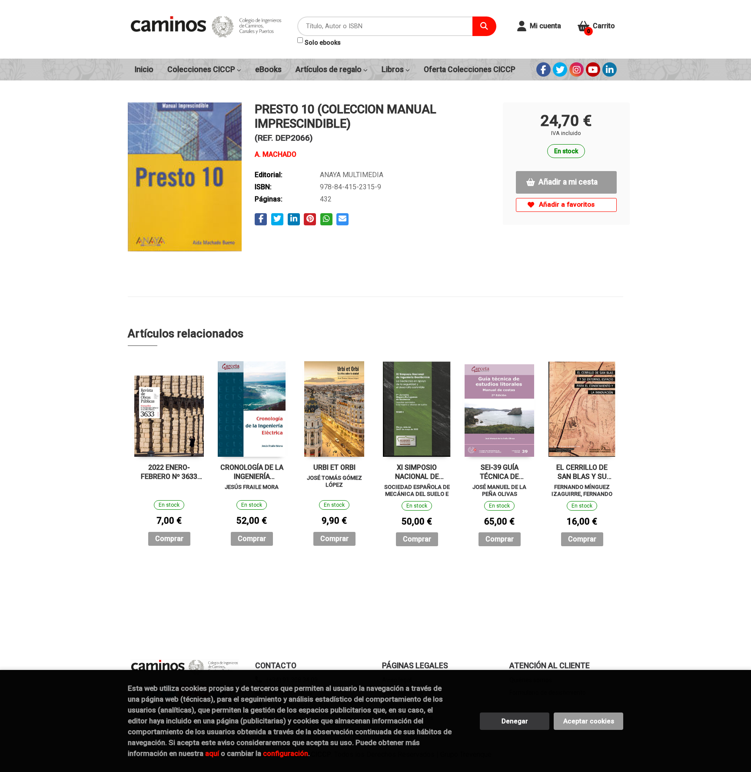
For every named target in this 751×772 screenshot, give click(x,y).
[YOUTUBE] (593, 70)
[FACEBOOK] (543, 70)
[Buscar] (484, 26)
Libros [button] (393, 69)
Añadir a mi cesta (568, 182)
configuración (285, 753)
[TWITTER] (560, 70)
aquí (212, 753)
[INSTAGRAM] (576, 70)
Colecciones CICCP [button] (202, 69)
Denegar (515, 721)
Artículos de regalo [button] (329, 69)
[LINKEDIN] (609, 70)
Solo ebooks (323, 42)
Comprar (169, 538)
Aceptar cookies (588, 721)
